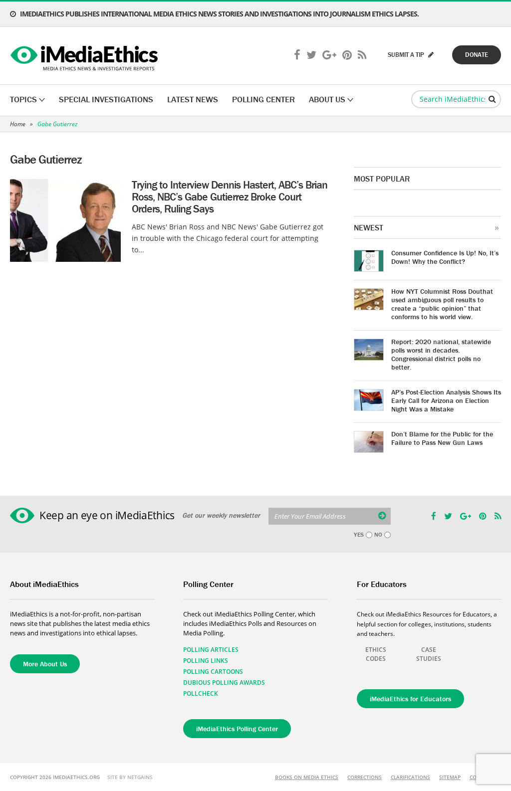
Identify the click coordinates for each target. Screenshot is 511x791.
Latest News (192, 99)
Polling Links (205, 660)
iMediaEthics (85, 55)
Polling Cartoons (213, 671)
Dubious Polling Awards (224, 682)
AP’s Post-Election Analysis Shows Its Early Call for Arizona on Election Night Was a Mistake (446, 400)
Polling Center (263, 99)
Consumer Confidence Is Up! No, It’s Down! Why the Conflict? (445, 257)
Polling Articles (211, 649)
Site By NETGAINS (130, 777)
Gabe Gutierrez (57, 124)
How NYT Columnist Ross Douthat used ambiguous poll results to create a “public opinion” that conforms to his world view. (442, 304)
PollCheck (200, 693)
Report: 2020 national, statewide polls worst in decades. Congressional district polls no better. (441, 354)
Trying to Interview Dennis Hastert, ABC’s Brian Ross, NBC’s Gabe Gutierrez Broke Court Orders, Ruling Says (229, 196)
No (378, 534)
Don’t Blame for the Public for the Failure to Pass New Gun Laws (442, 438)
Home (17, 124)
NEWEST (368, 227)
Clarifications (410, 777)
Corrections (364, 777)
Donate (476, 54)
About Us (327, 99)
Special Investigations (106, 99)
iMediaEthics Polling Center (237, 728)
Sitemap (450, 777)
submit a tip (407, 54)
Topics (23, 99)
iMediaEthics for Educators (410, 698)
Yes (359, 534)
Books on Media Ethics (306, 777)
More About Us (45, 663)
